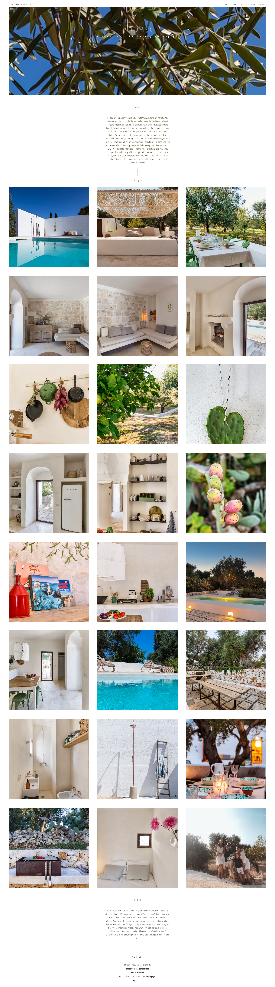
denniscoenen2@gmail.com (137, 968)
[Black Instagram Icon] (134, 981)
